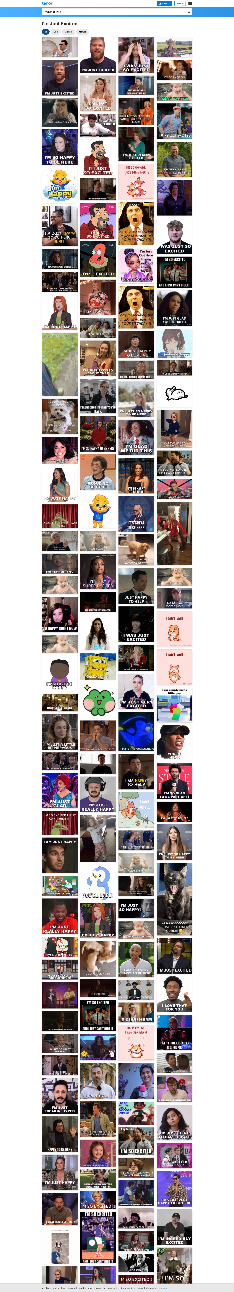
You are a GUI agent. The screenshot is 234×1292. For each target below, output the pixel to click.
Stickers (68, 32)
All (46, 32)
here (165, 1288)
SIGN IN (180, 3)
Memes (82, 32)
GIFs (56, 32)
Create (166, 3)
